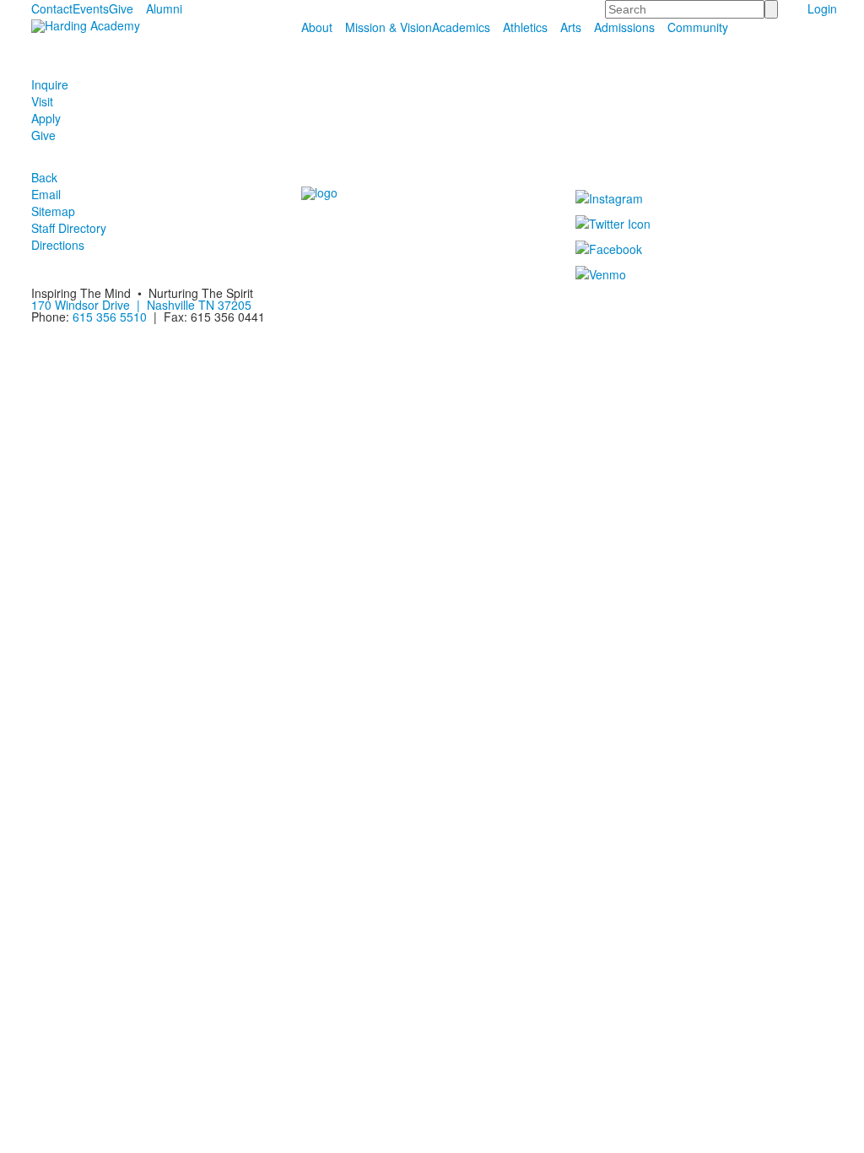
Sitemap (53, 211)
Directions (57, 244)
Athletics (525, 27)
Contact (52, 8)
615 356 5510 (110, 316)
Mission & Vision (388, 27)
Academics (461, 27)
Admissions (624, 27)
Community (697, 27)
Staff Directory (68, 227)
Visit (42, 101)
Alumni (164, 8)
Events (91, 8)
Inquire (49, 84)
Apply (46, 118)
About (316, 27)
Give (121, 8)
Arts (570, 27)
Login (822, 8)
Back (44, 177)
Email (46, 194)
